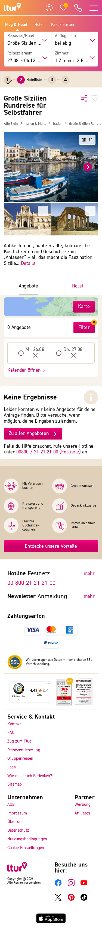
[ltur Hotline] (78, 8)
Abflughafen (65, 36)
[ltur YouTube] (84, 884)
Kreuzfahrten (62, 24)
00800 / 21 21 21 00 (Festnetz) (48, 452)
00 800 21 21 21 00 (31, 583)
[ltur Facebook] (58, 884)
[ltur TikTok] (84, 899)
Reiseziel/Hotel (20, 36)
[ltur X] (58, 899)
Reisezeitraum (19, 53)
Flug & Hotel (16, 24)
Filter (84, 327)
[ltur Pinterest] (71, 899)
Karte (84, 306)
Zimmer (62, 53)
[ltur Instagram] (71, 884)
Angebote (28, 286)
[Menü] (48, 684)
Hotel (39, 24)
